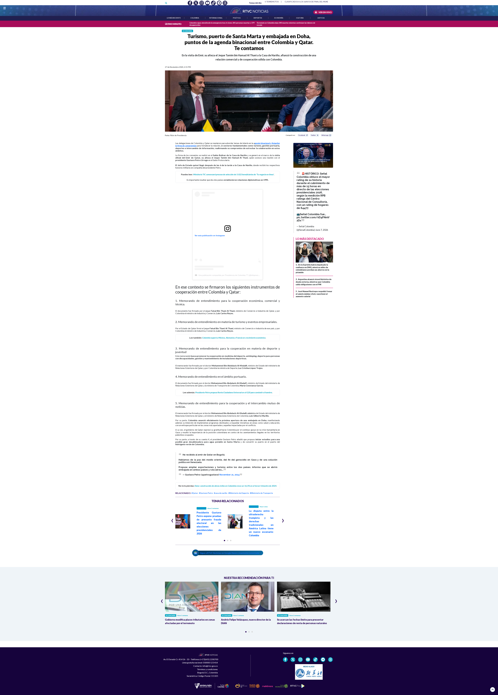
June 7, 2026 (321, 229)
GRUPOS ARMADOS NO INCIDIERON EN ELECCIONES (308, 2)
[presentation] (172, 519)
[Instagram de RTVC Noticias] (300, 659)
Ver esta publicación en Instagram (210, 235)
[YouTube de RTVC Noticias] (308, 659)
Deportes (258, 18)
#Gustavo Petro (206, 493)
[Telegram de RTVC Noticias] (323, 659)
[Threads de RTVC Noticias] (330, 659)
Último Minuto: (173, 24)
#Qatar (195, 493)
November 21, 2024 (229, 474)
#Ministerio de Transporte (261, 493)
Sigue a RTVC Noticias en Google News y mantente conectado (229, 553)
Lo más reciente (174, 18)
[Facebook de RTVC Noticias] (285, 659)
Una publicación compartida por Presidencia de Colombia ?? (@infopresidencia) (231, 275)
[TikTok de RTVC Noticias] (315, 659)
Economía (278, 18)
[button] (224, 540)
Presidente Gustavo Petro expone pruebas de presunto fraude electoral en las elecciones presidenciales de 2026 (209, 523)
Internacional (215, 18)
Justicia (321, 18)
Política (237, 18)
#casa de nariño (220, 493)
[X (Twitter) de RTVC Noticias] (292, 659)
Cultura (300, 18)
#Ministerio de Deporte (238, 493)
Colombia (194, 18)
